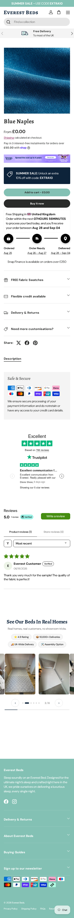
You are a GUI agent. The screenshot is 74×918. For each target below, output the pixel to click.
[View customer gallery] (20, 674)
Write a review (55, 516)
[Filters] (8, 543)
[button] (59, 12)
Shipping (9, 137)
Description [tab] (12, 359)
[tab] (23, 703)
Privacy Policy (10, 908)
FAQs (42, 908)
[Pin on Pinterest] (35, 343)
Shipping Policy (28, 908)
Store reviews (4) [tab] (54, 531)
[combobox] (37, 22)
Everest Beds (18, 902)
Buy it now (37, 203)
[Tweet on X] (18, 343)
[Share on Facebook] (27, 343)
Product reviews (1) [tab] (20, 531)
